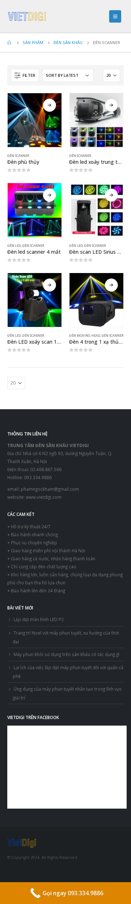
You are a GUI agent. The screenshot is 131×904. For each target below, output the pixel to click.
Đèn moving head (84, 335)
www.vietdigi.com (43, 497)
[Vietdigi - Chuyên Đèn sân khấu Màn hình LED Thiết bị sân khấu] (27, 16)
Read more (49, 105)
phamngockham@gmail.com (50, 489)
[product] (34, 120)
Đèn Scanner (18, 155)
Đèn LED (14, 245)
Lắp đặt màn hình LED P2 (38, 619)
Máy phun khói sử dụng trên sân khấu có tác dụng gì (66, 654)
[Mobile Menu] (115, 16)
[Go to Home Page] (9, 43)
